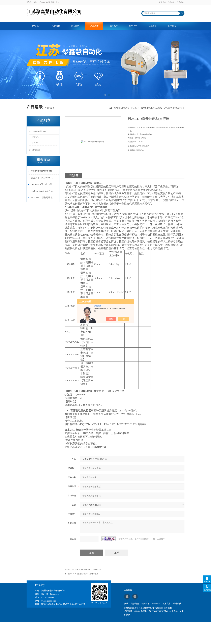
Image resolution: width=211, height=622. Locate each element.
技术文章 (114, 26)
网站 (126, 604)
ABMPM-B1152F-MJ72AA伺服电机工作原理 (43, 171)
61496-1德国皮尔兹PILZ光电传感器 (84, 574)
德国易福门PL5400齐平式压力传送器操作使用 (43, 178)
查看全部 (36, 150)
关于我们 (56, 26)
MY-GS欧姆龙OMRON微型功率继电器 (86, 569)
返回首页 (162, 2)
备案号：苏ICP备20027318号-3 (154, 611)
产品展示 (94, 26)
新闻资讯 (75, 26)
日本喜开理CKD (39, 131)
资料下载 (133, 26)
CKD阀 (35, 143)
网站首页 (36, 26)
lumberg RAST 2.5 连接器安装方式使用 (43, 191)
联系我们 (180, 2)
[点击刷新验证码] (108, 538)
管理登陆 (177, 604)
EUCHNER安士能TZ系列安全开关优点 (43, 184)
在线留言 (171, 2)
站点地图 (168, 608)
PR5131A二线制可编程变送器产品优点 (43, 197)
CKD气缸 (36, 137)
